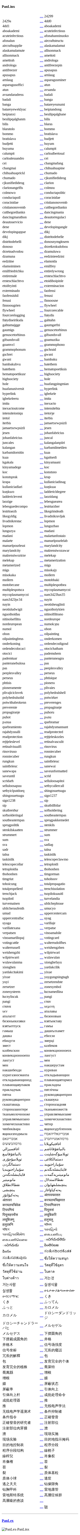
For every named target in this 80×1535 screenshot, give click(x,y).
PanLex (8, 1521)
